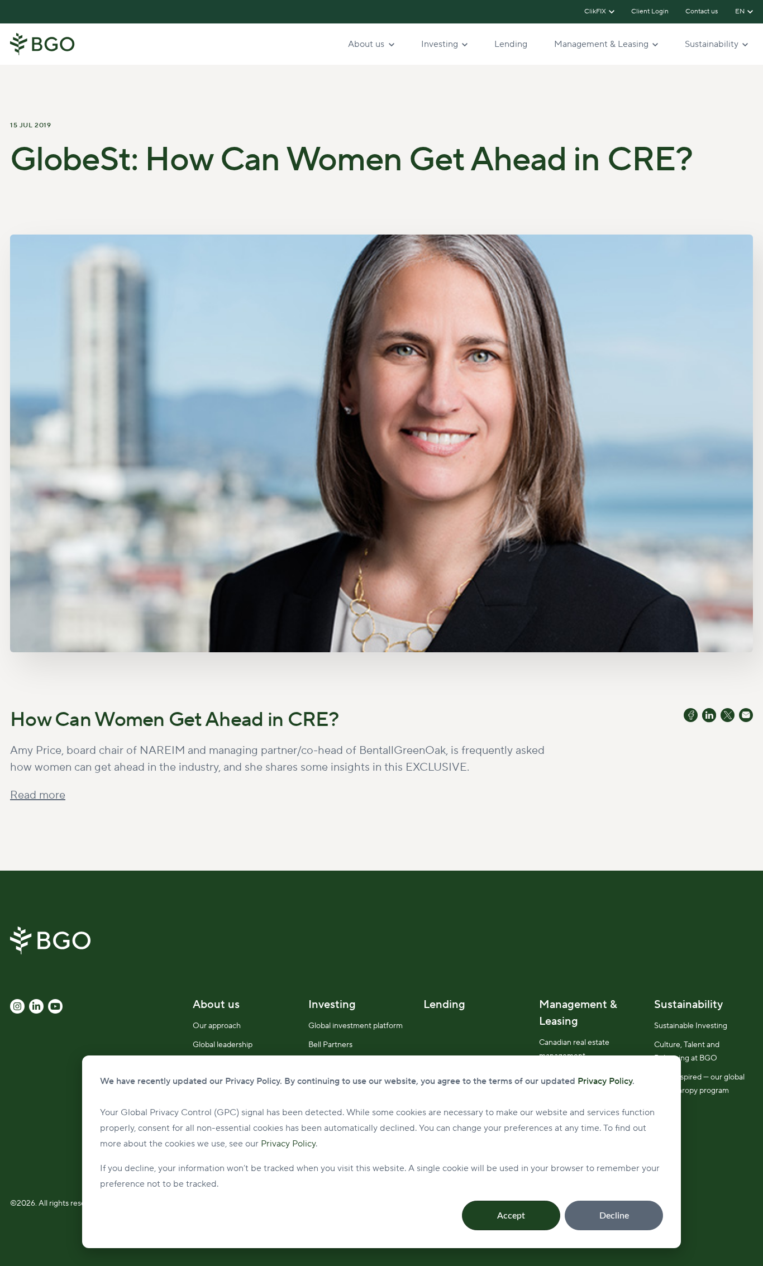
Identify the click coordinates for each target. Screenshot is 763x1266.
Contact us (702, 11)
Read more (37, 795)
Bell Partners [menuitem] (330, 1045)
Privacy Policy (288, 1143)
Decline (614, 1215)
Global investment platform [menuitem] (355, 1026)
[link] (42, 43)
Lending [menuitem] (444, 1004)
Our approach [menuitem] (217, 1026)
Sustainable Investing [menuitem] (690, 1026)
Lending (510, 44)
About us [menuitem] (216, 1004)
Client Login (650, 11)
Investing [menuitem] (332, 1004)
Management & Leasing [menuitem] (578, 1013)
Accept (511, 1215)
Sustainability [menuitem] (688, 1004)
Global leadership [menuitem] (222, 1045)
